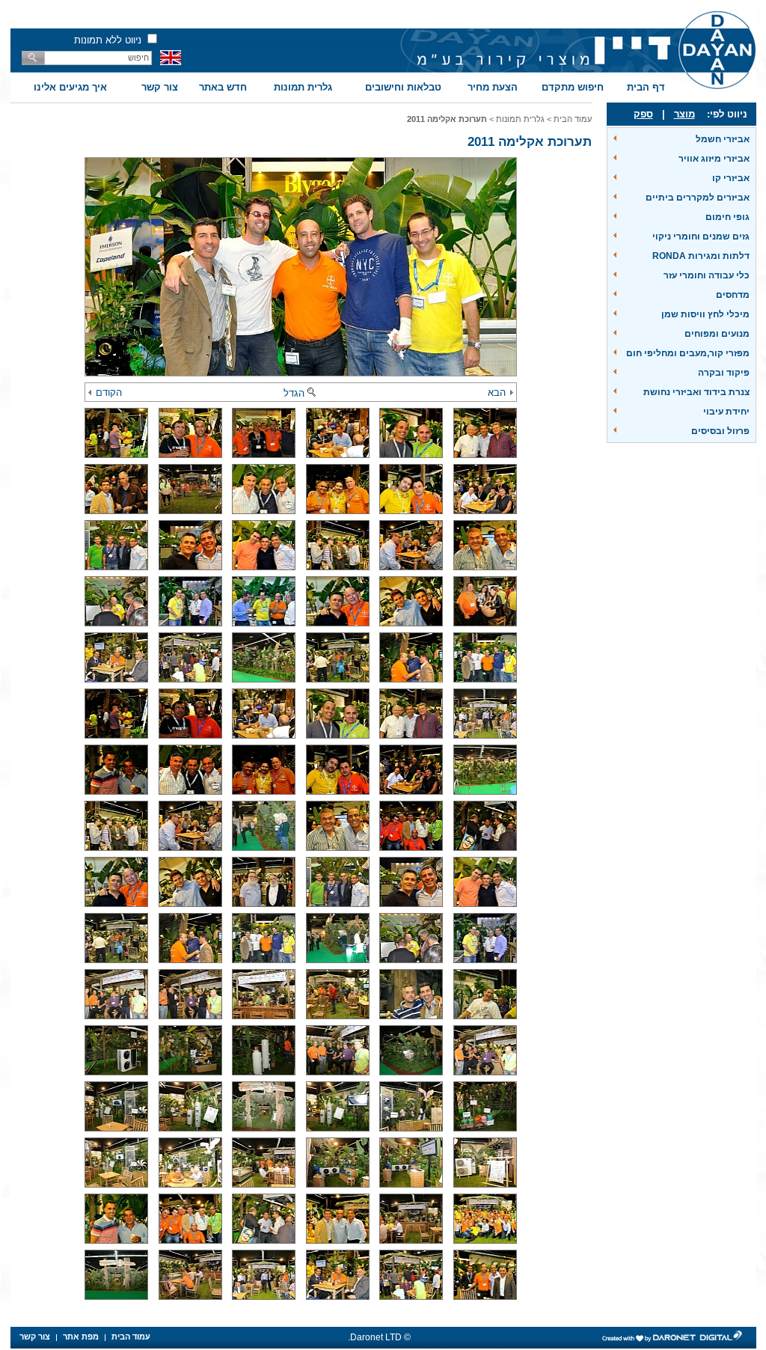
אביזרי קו (731, 178)
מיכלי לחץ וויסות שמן (705, 314)
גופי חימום (727, 217)
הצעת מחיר (493, 87)
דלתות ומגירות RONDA (701, 256)
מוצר (684, 114)
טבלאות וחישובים (403, 87)
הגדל (294, 393)
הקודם (109, 392)
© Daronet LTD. (379, 1337)
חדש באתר (223, 87)
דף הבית (646, 87)
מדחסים (733, 295)
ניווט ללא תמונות (107, 40)
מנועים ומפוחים (717, 334)
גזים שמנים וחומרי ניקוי (701, 236)
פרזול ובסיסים (720, 431)
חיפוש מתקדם (573, 87)
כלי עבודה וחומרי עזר (707, 275)
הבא (497, 392)
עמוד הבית (573, 118)
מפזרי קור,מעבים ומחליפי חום (688, 353)
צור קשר (159, 87)
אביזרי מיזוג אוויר (714, 158)
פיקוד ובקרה (724, 372)
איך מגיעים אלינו (70, 87)
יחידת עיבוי (726, 411)
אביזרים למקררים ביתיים (698, 197)
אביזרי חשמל (723, 139)
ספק (643, 114)
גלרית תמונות (303, 87)
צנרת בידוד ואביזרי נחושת (696, 392)
